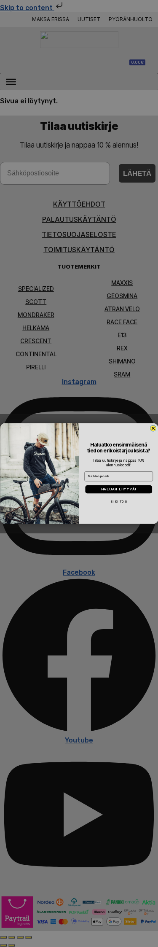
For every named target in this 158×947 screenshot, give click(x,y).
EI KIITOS (118, 501)
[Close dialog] (153, 428)
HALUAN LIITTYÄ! (118, 489)
